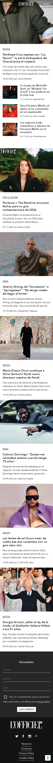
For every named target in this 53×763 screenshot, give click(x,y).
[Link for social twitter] (16, 736)
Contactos (26, 748)
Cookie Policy (26, 758)
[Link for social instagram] (29, 736)
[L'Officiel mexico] (26, 4)
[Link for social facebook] (23, 736)
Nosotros (26, 743)
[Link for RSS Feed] (36, 736)
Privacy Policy (43, 702)
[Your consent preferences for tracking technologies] (48, 758)
